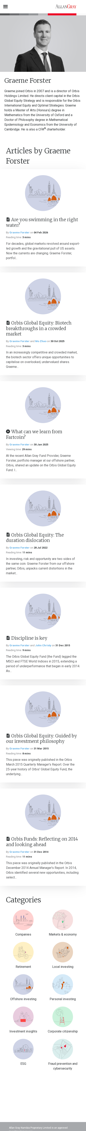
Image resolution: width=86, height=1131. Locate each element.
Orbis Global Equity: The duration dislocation (35, 537)
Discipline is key (29, 638)
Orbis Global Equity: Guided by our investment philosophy (41, 738)
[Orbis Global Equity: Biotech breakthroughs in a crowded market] (43, 296)
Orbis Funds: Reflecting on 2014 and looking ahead (42, 841)
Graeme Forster (19, 232)
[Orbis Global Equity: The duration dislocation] (43, 508)
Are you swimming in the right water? (42, 222)
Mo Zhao (40, 341)
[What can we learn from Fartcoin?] (43, 405)
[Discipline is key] (43, 612)
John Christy (43, 645)
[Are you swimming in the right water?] (43, 193)
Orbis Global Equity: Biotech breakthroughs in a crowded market (39, 328)
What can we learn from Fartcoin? (34, 434)
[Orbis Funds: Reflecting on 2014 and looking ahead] (43, 812)
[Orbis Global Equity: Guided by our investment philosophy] (43, 709)
